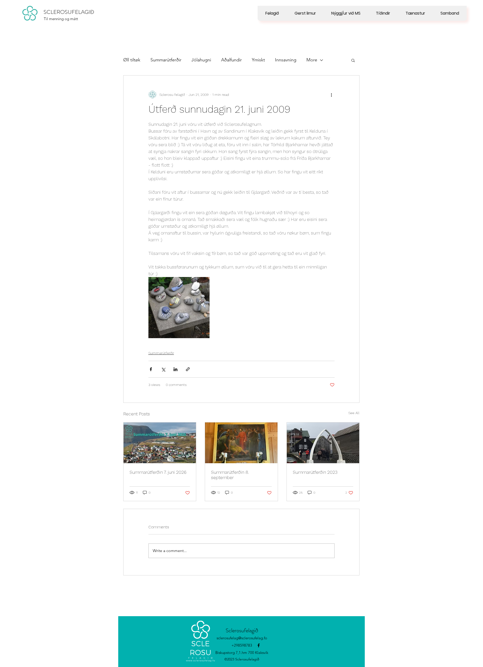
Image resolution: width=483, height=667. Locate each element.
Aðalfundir (231, 60)
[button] (353, 60)
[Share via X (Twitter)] (163, 369)
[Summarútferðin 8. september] (241, 442)
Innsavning (285, 60)
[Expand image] (179, 307)
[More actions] (332, 95)
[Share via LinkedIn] (175, 369)
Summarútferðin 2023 (315, 472)
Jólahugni (201, 60)
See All (353, 413)
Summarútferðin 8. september (230, 474)
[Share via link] (187, 369)
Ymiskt (258, 60)
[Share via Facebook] (150, 369)
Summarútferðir (165, 60)
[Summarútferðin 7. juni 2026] (160, 442)
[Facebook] (258, 645)
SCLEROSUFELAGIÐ (69, 12)
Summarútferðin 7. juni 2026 (158, 472)
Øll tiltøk (131, 60)
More (311, 60)
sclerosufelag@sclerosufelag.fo (242, 638)
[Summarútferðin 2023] (323, 442)
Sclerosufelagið (242, 630)
